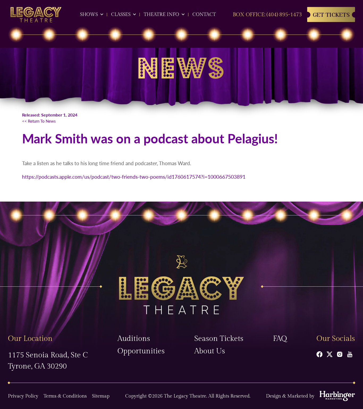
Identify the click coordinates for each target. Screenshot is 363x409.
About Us (209, 351)
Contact (204, 14)
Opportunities (141, 351)
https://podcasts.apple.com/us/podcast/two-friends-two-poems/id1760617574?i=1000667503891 (134, 176)
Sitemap (100, 396)
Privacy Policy (23, 396)
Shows (89, 14)
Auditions (133, 338)
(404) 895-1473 (284, 14)
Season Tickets (218, 338)
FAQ (280, 338)
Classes (120, 14)
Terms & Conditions (65, 396)
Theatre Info (161, 14)
